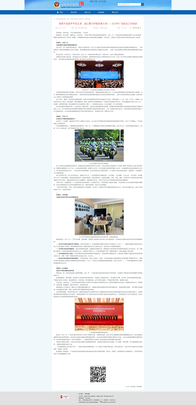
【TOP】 (127, 386)
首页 (61, 12)
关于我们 (81, 393)
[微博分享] (136, 28)
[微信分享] (134, 28)
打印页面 (133, 386)
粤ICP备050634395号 (108, 396)
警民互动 (115, 12)
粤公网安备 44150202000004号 (108, 402)
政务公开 (87, 12)
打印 (130, 28)
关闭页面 (139, 386)
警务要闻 (87, 19)
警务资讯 (74, 12)
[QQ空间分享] (140, 28)
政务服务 (101, 12)
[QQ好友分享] (138, 28)
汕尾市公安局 (74, 19)
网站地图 (87, 393)
